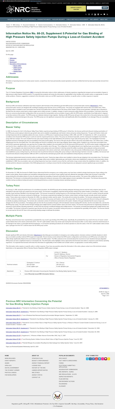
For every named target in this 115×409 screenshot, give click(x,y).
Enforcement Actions (66, 381)
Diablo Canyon (17, 67)
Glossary (62, 386)
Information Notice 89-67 (13, 315)
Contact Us (81, 3)
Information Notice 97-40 (13, 343)
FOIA (31, 404)
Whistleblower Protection (42, 404)
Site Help (74, 3)
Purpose (12, 60)
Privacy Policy (90, 404)
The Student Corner (12, 370)
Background (13, 62)
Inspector (64, 404)
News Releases (10, 358)
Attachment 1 (94, 105)
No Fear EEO (54, 404)
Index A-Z (98, 3)
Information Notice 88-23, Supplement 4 (17, 332)
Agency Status (37, 375)
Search (105, 7)
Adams (7, 363)
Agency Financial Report (41, 363)
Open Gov (8, 365)
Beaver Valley (17, 65)
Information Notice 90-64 (13, 322)
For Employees (58, 406)
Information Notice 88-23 (13, 308)
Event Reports (10, 360)
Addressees (13, 58)
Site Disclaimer (99, 404)
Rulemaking (63, 384)
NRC (31, 92)
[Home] (14, 9)
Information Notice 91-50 (13, 335)
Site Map (73, 404)
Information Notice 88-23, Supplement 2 (17, 319)
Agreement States (45, 3)
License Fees (36, 365)
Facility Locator (57, 3)
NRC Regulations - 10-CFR (68, 374)
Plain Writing (63, 379)
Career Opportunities (40, 370)
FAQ (38, 3)
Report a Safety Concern (76, 8)
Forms (61, 363)
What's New (66, 3)
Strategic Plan (37, 358)
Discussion (13, 73)
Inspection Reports (66, 376)
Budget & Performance (40, 360)
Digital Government (12, 368)
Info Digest (63, 358)
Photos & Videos (10, 372)
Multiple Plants (17, 71)
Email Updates (90, 3)
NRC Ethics (36, 372)
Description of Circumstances (18, 64)
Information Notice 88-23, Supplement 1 (17, 311)
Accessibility (81, 404)
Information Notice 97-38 (13, 339)
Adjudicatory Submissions (68, 369)
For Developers (10, 375)
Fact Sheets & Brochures (68, 360)
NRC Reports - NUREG (66, 372)
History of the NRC (39, 368)
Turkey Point (17, 69)
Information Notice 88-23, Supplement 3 (17, 328)
